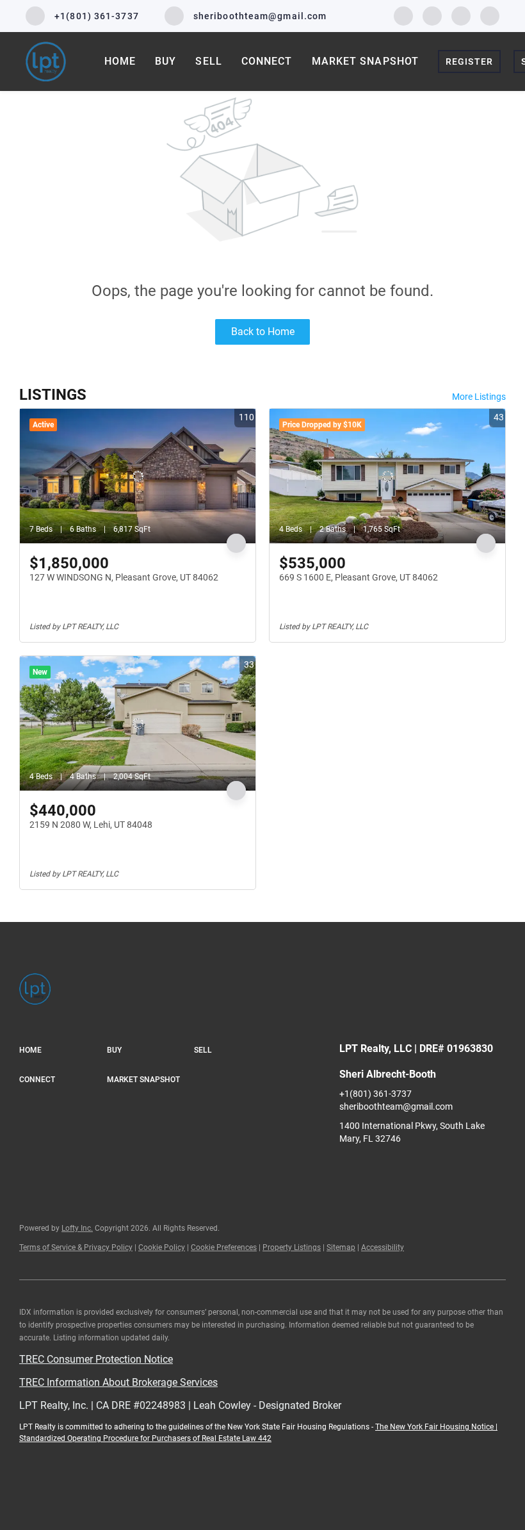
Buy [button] (165, 61)
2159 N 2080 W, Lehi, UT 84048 (90, 824)
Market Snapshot (365, 61)
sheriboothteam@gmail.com (396, 1106)
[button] (63, 1050)
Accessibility (382, 1247)
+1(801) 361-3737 (375, 1094)
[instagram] (432, 15)
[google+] (489, 15)
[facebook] (403, 15)
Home (120, 61)
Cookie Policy (161, 1247)
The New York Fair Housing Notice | (436, 1426)
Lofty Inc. (77, 1228)
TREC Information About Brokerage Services (118, 1382)
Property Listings (291, 1247)
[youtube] (461, 15)
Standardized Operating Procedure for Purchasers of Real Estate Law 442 (145, 1438)
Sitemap (341, 1247)
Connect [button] (267, 61)
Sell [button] (208, 61)
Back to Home (263, 331)
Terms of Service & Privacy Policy (76, 1247)
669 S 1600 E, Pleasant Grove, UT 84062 (358, 577)
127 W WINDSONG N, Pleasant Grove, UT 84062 (123, 577)
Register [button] (469, 61)
